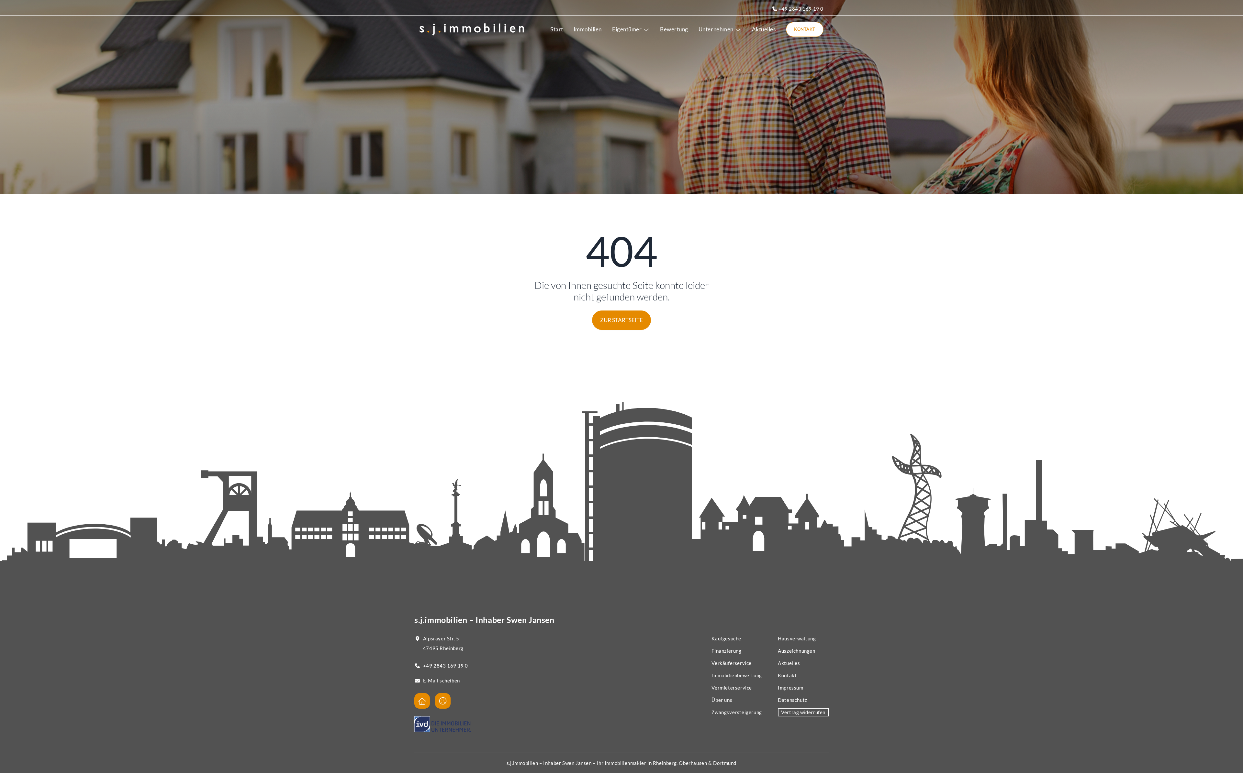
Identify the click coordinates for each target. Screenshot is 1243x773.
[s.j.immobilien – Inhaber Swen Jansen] (472, 29)
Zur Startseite (621, 320)
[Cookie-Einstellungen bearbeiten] (443, 701)
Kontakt (804, 29)
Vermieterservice (731, 688)
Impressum (790, 688)
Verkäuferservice (731, 663)
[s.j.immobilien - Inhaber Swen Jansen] (422, 701)
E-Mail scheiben (441, 680)
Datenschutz (792, 700)
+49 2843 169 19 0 (800, 9)
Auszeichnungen (796, 651)
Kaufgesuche (726, 638)
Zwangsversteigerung (736, 712)
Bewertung (674, 29)
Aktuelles (764, 29)
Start (556, 29)
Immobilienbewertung (736, 675)
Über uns (721, 700)
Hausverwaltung (797, 638)
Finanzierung (726, 651)
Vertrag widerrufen (803, 712)
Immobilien (588, 29)
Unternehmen (716, 29)
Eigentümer (627, 29)
